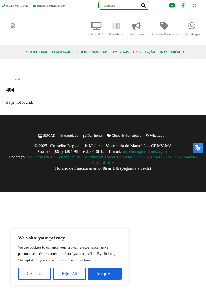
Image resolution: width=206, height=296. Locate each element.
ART (106, 52)
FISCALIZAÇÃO (144, 52)
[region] (70, 257)
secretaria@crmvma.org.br (145, 151)
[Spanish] (162, 6)
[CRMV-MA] (30, 28)
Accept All (105, 274)
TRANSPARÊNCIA (172, 52)
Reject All (69, 274)
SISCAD (96, 34)
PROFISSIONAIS (87, 52)
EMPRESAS (121, 52)
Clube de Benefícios (164, 34)
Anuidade (116, 34)
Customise (34, 274)
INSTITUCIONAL (36, 52)
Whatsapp (192, 34)
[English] (155, 6)
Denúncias (136, 34)
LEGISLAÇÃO (62, 52)
